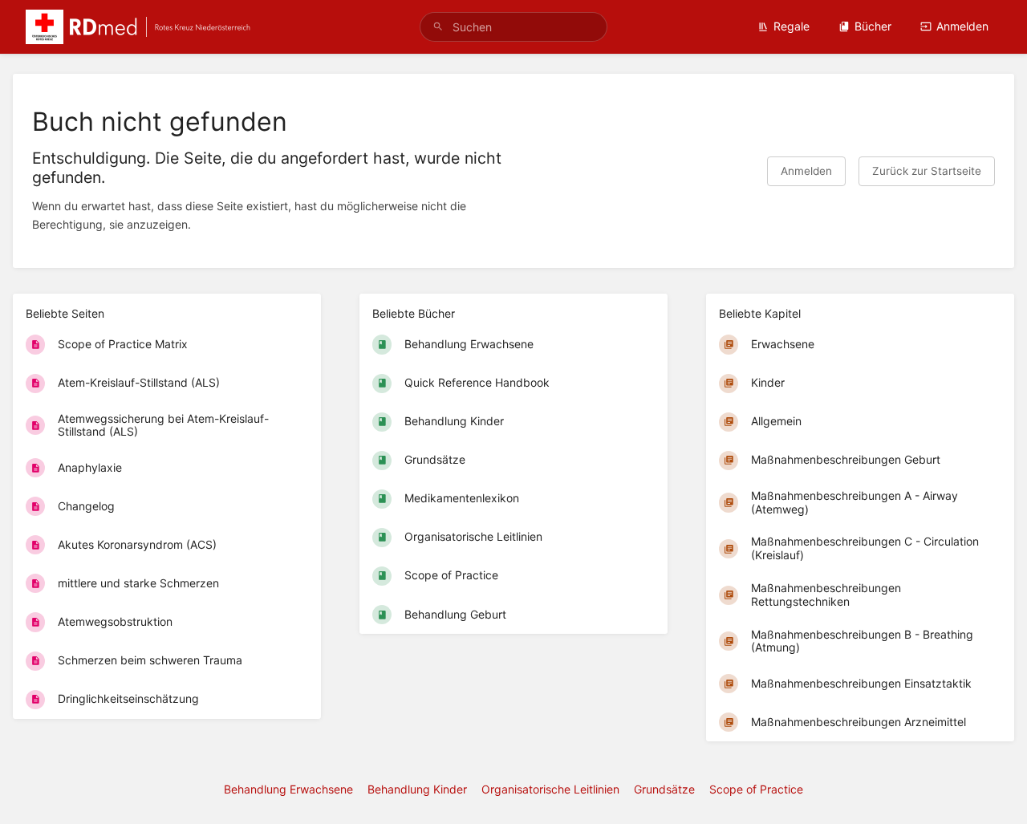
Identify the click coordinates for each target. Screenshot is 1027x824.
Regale (791, 26)
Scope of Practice (756, 789)
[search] (513, 27)
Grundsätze (664, 789)
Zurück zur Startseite (926, 170)
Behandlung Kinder (417, 789)
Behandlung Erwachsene (288, 789)
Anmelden (962, 26)
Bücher (872, 26)
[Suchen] (438, 27)
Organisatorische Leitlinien (550, 789)
